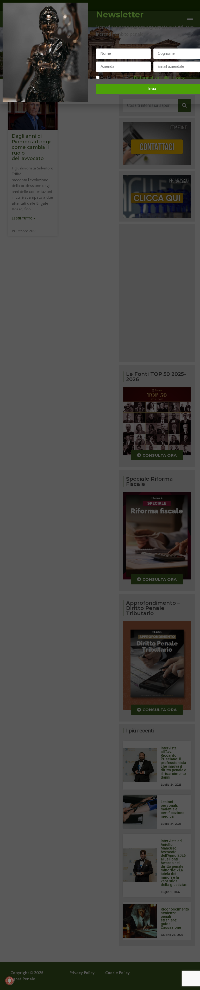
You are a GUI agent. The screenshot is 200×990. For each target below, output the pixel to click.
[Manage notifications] (9, 980)
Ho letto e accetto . (143, 77)
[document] (100, 495)
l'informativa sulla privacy (159, 77)
